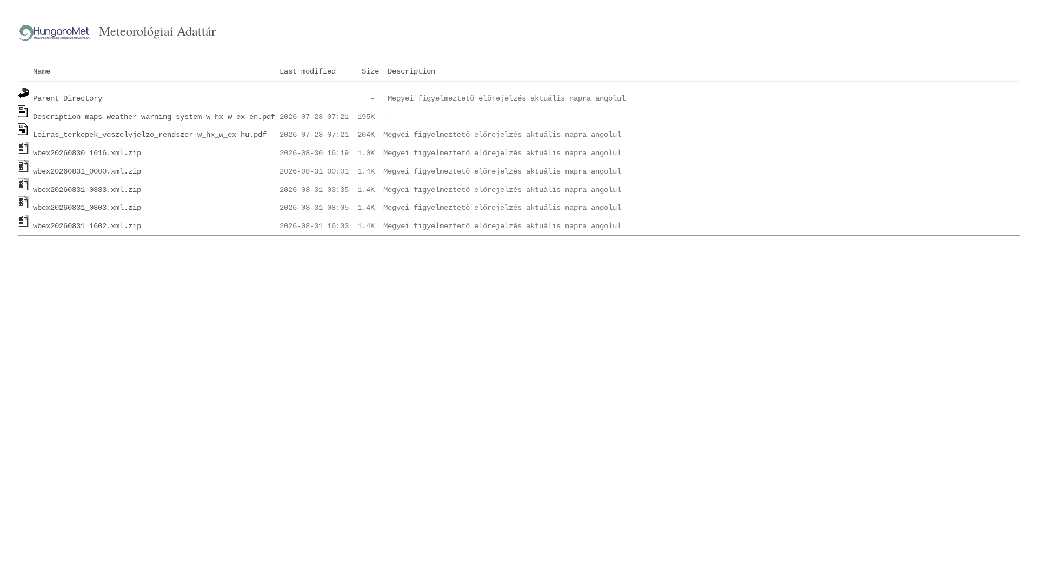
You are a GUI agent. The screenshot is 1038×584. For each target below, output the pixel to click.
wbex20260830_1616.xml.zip (87, 153)
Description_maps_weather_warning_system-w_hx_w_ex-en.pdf (154, 116)
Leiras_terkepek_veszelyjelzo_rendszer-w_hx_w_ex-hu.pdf (150, 134)
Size (370, 71)
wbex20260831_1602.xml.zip (87, 226)
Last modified (308, 71)
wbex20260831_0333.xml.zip (87, 189)
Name (41, 71)
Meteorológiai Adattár (157, 30)
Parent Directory (67, 98)
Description (411, 71)
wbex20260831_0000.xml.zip (87, 171)
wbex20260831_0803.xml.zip (87, 207)
